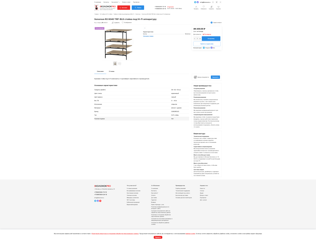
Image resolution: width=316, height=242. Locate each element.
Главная (96, 14)
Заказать (215, 77)
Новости (202, 188)
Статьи (202, 190)
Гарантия (153, 200)
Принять (158, 237)
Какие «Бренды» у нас (157, 204)
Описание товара (148, 36)
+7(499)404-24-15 (160, 8)
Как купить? (115, 2)
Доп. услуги (203, 200)
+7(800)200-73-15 (160, 6)
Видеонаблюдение (132, 204)
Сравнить (117, 22)
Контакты (106, 2)
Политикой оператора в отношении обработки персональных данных (115, 233)
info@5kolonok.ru (205, 2)
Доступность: (197, 34)
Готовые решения (132, 188)
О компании (97, 2)
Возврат (153, 202)
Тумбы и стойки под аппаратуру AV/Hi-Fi (124, 14)
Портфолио (136, 2)
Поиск (139, 7)
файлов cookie (190, 233)
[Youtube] (100, 201)
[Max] (198, 2)
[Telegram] (195, 2)
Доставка (154, 197)
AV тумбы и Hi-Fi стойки (106, 14)
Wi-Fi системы (131, 200)
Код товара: (97, 22)
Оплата (153, 195)
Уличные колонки (132, 195)
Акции (201, 193)
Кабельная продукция (133, 202)
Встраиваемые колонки (133, 190)
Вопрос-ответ (126, 2)
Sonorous (138, 14)
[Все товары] (145, 28)
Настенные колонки (132, 193)
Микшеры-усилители (133, 197)
